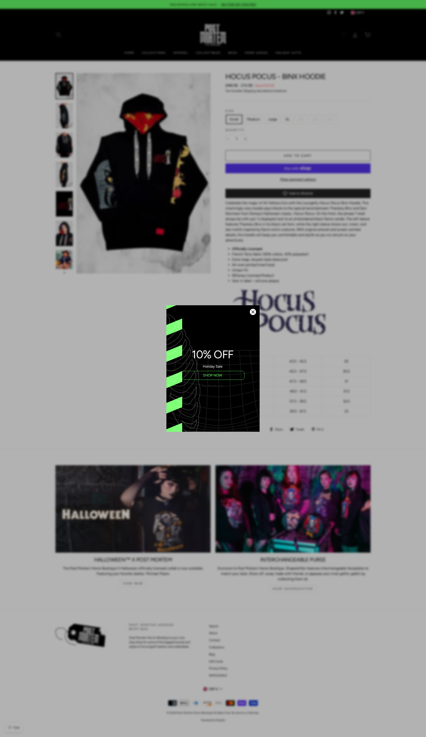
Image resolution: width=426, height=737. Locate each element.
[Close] (253, 312)
